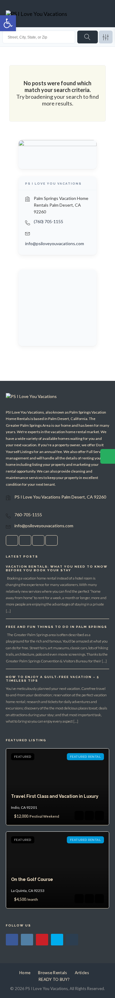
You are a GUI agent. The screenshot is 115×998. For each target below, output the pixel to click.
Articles (82, 972)
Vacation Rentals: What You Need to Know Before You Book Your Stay (57, 568)
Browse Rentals (52, 972)
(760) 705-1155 (48, 221)
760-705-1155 (28, 514)
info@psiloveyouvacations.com (54, 243)
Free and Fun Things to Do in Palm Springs (56, 626)
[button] (8, 23)
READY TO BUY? (54, 979)
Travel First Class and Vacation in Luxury (54, 796)
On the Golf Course (32, 879)
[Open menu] (103, 14)
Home (24, 972)
